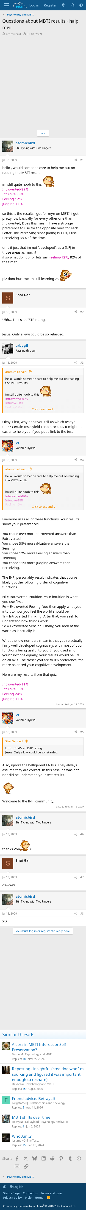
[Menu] (6, 5)
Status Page (11, 1193)
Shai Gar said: (14, 741)
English (18, 1187)
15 (24, 1089)
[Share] (76, 160)
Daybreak (18, 1084)
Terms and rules (51, 1193)
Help (28, 1197)
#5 (82, 732)
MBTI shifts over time (31, 1117)
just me (16, 1140)
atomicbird (13, 34)
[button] (81, 5)
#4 (82, 460)
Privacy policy (12, 1197)
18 (24, 1059)
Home (39, 1197)
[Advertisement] (43, 84)
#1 (82, 160)
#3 (82, 363)
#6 (82, 834)
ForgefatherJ (20, 1103)
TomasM (17, 1054)
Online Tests (31, 1140)
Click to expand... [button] (43, 409)
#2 (82, 312)
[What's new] (63, 5)
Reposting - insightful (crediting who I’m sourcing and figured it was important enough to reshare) (48, 1074)
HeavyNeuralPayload (25, 1122)
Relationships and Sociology (47, 1103)
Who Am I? (21, 1136)
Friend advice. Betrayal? (33, 1098)
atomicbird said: (16, 372)
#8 (82, 913)
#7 (82, 877)
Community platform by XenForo (39, 1206)
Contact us (30, 1193)
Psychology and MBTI (38, 1054)
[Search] (72, 5)
